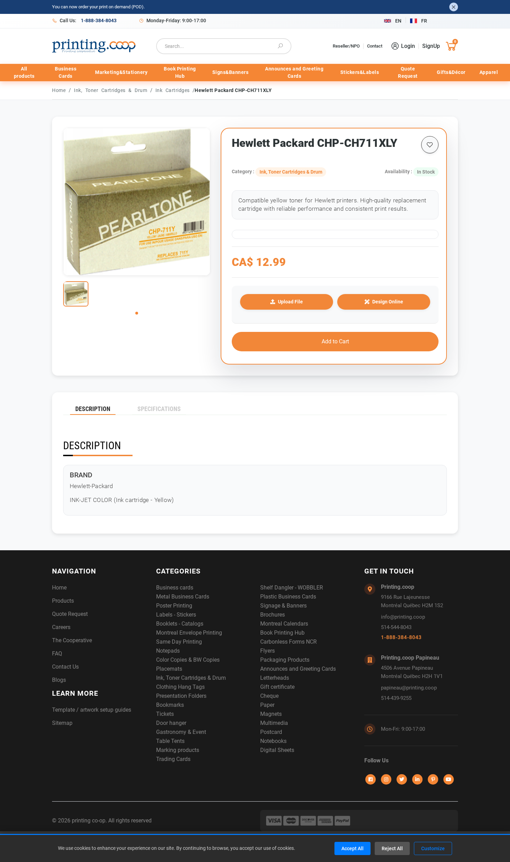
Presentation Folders (181, 696)
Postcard (271, 732)
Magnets (271, 714)
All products (24, 72)
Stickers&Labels (359, 72)
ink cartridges (174, 90)
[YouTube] (448, 779)
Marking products (177, 750)
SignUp (431, 46)
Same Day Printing (179, 641)
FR (424, 21)
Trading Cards (173, 759)
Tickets (165, 714)
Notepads (168, 650)
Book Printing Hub (180, 72)
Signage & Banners (283, 605)
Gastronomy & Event (181, 732)
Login (408, 46)
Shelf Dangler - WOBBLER (291, 587)
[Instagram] (386, 779)
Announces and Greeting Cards (294, 72)
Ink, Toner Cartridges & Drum (112, 90)
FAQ (57, 653)
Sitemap (62, 723)
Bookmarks (170, 705)
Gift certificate (277, 687)
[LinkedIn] (417, 779)
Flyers (267, 650)
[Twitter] (402, 779)
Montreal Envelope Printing (189, 632)
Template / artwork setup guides (91, 709)
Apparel (488, 72)
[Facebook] (370, 779)
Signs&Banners (230, 72)
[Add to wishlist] (429, 144)
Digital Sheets (277, 750)
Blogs (59, 680)
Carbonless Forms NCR (288, 641)
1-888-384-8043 (401, 637)
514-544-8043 (396, 627)
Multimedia (274, 723)
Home (59, 90)
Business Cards (65, 72)
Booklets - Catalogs (179, 623)
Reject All (392, 848)
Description (92, 408)
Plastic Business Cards (288, 596)
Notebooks (273, 741)
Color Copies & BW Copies (188, 659)
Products (63, 600)
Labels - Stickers (176, 614)
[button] (136, 313)
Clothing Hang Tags (180, 687)
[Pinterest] (433, 779)
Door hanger (171, 723)
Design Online (387, 301)
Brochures (272, 614)
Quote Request (408, 72)
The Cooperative (72, 640)
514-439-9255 (396, 698)
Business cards (174, 587)
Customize (433, 848)
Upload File (290, 301)
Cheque (269, 696)
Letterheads (274, 678)
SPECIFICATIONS (159, 408)
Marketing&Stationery (121, 72)
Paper (267, 705)
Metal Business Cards (182, 596)
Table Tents (170, 741)
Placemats (169, 669)
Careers (61, 627)
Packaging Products (284, 659)
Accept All (352, 848)
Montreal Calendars (284, 623)
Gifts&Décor (451, 72)
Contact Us (65, 666)
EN (398, 21)
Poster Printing (174, 605)
